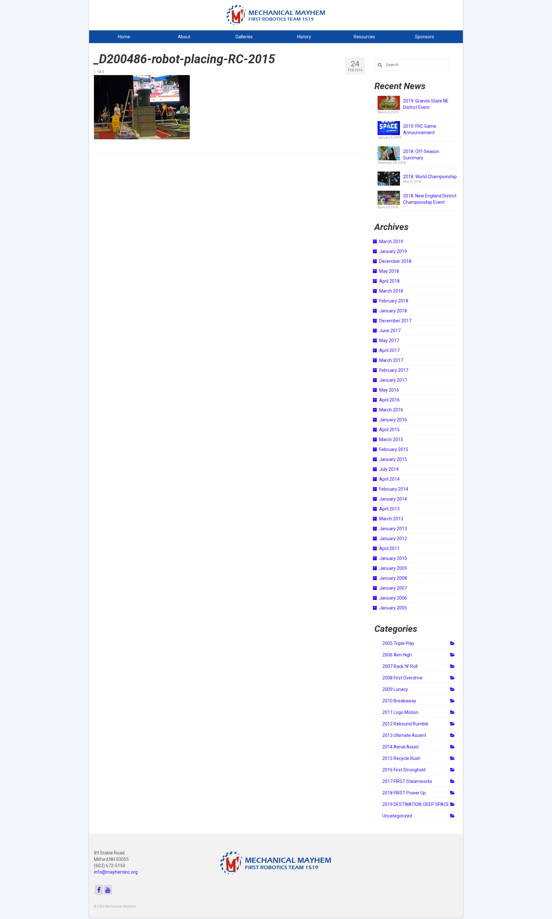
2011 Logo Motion (400, 712)
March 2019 (391, 241)
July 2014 (389, 469)
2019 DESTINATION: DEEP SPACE (415, 804)
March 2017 (391, 360)
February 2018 (393, 300)
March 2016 (391, 409)
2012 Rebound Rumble (405, 723)
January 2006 (393, 598)
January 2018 (393, 310)
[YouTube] (108, 890)
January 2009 (393, 568)
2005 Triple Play (398, 643)
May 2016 (389, 390)
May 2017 (389, 340)
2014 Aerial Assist (400, 746)
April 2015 (389, 429)
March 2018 (391, 291)
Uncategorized (397, 815)
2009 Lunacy (395, 689)
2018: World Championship (430, 176)
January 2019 (393, 251)
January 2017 (393, 380)
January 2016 (393, 419)
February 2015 (393, 449)
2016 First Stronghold (403, 769)
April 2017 (389, 350)
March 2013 (391, 518)
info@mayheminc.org (116, 872)
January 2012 (393, 538)
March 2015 (391, 439)
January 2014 (393, 499)
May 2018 (389, 271)
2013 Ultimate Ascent (404, 735)
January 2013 (393, 528)
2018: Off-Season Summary (421, 154)
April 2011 (389, 548)
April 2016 (389, 399)
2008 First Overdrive (402, 677)
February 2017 (393, 370)
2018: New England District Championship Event (429, 199)
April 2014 (389, 479)
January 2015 (393, 459)
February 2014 (393, 489)
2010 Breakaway (399, 700)
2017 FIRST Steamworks (407, 781)
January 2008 (393, 578)
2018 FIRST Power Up (404, 792)
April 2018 (389, 281)
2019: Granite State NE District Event (425, 104)
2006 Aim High (397, 654)
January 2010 (393, 558)
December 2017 (395, 320)
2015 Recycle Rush (401, 758)
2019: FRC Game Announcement (419, 129)
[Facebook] (99, 890)
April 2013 (389, 508)
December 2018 (395, 261)
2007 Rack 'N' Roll (400, 666)
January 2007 (393, 588)
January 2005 (393, 607)
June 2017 (390, 330)
